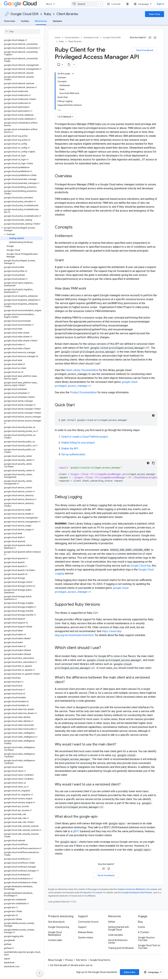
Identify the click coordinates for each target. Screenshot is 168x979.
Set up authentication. (73, 454)
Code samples (115, 935)
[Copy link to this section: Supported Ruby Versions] (103, 605)
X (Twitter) (143, 932)
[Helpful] (149, 37)
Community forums (88, 921)
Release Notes (85, 932)
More (49, 3)
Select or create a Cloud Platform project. (84, 436)
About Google (55, 960)
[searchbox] (22, 31)
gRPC (76, 831)
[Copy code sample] (153, 463)
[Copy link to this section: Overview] (75, 176)
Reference (41, 21)
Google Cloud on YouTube (146, 938)
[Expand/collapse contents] (73, 74)
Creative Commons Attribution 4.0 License (137, 889)
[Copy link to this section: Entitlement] (76, 236)
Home (58, 37)
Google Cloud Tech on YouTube (149, 946)
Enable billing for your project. (78, 442)
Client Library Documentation (81, 370)
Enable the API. (70, 448)
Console (116, 3)
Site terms (81, 960)
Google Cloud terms (100, 960)
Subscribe (129, 972)
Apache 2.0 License (93, 892)
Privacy (69, 960)
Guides (25, 21)
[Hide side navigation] (39, 973)
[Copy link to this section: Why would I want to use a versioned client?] (124, 785)
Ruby (47, 14)
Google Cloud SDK (24, 14)
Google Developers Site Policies (136, 892)
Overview (9, 21)
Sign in (160, 4)
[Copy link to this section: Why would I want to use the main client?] (119, 745)
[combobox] (87, 4)
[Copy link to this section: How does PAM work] (89, 289)
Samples (57, 21)
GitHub (111, 921)
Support (82, 927)
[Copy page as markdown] (69, 64)
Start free (154, 14)
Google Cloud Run (140, 565)
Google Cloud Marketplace (55, 933)
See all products (56, 921)
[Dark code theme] (153, 415)
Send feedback (144, 50)
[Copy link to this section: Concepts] (76, 227)
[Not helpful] (154, 37)
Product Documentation (83, 392)
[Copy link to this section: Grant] (67, 260)
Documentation (72, 37)
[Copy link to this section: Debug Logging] (85, 497)
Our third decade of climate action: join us (71, 965)
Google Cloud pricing (58, 927)
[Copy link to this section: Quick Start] (78, 405)
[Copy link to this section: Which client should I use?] (104, 648)
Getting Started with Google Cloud (118, 928)
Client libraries (67, 14)
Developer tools (91, 37)
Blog (140, 921)
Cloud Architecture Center (117, 941)
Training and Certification (121, 948)
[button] (21, 229)
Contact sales (55, 940)
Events (141, 927)
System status (85, 937)
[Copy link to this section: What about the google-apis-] (101, 817)
